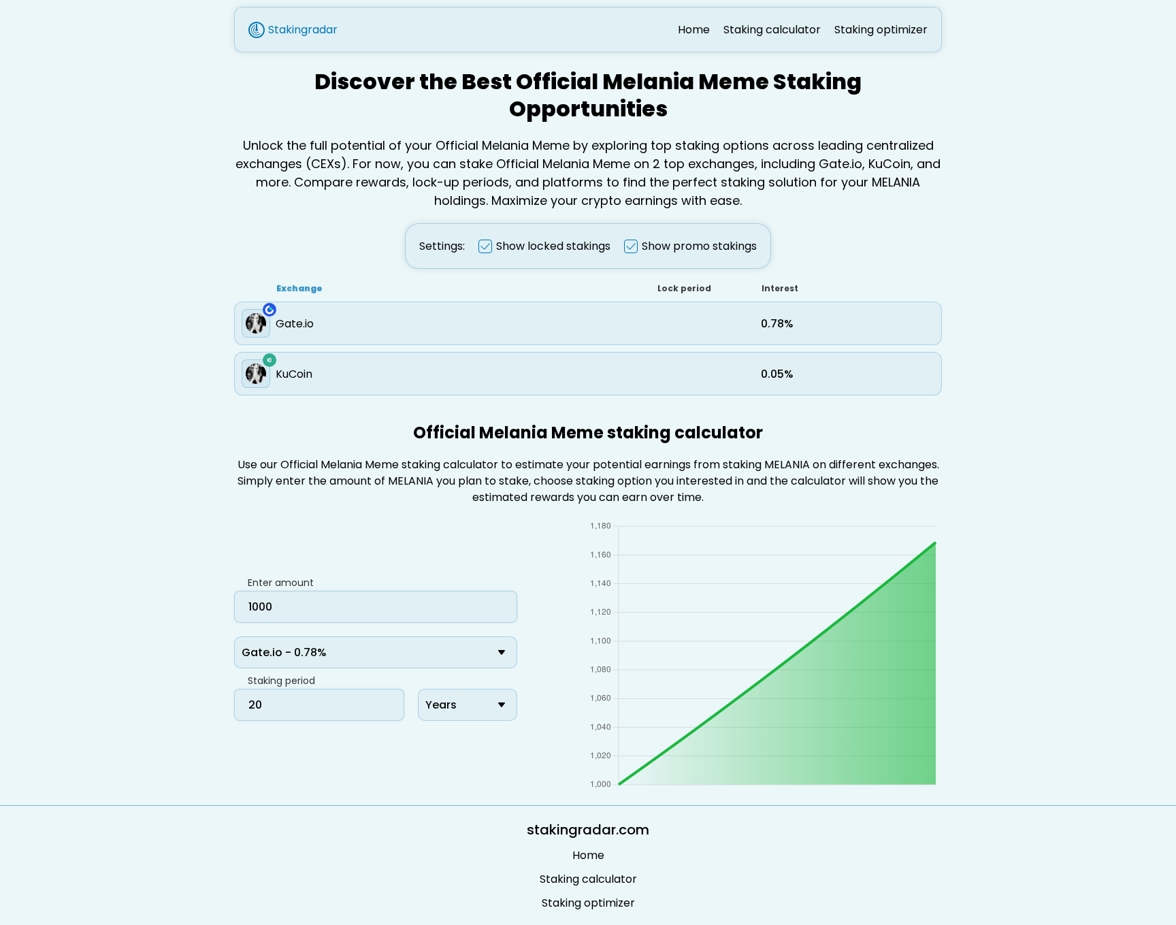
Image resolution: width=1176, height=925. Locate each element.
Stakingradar (303, 29)
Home (694, 29)
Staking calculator (772, 29)
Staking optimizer (881, 29)
